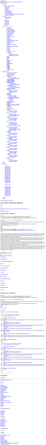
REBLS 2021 (2, 425)
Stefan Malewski (6, 319)
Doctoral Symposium (11, 36)
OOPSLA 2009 (7, 186)
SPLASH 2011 (7, 182)
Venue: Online (3, 435)
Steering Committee (10, 74)
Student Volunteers (10, 41)
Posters (8, 38)
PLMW (8, 37)
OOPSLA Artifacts (10, 32)
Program (4, 16)
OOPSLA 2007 (7, 188)
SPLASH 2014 (7, 179)
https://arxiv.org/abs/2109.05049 (6, 253)
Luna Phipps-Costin (4, 208)
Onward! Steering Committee (14, 84)
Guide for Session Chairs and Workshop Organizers (14, 14)
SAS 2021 (2, 413)
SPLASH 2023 (7, 170)
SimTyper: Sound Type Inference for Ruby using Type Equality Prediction (17, 328)
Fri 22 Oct (7, 25)
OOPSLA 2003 (7, 192)
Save (1, 226)
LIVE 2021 (2, 424)
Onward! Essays (10, 33)
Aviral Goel (5, 335)
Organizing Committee (11, 73)
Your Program (7, 18)
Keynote (10, 159)
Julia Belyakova (30, 229)
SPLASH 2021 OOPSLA (5, 211)
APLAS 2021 (2, 410)
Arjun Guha (26, 208)
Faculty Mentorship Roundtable (12, 46)
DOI (1, 254)
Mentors (10, 92)
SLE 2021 (2, 414)
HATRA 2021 (2, 423)
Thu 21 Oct (7, 24)
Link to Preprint (3, 252)
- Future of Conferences (11, 31)
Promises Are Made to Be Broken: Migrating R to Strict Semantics (16, 333)
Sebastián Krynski (34, 335)
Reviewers (11, 99)
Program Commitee (12, 95)
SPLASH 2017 (7, 176)
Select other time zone (33, 217)
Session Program (3, 307)
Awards (8, 48)
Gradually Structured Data (9, 317)
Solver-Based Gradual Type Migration (12, 322)
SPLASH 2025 (7, 168)
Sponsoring (7, 10)
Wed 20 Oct (7, 23)
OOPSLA (9, 28)
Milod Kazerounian (6, 330)
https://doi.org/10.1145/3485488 (6, 255)
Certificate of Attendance (9, 15)
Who (1, 207)
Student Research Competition (12, 40)
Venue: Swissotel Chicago (5, 434)
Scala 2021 (2, 430)
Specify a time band (14, 304)
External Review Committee (14, 78)
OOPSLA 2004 (7, 191)
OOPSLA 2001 (7, 194)
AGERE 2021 (3, 419)
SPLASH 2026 (7, 167)
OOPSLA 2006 (7, 189)
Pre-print (6, 321)
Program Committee (13, 83)
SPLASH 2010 (7, 184)
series (7, 200)
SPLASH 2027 (7, 166)
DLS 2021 (2, 411)
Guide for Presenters (8, 13)
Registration (7, 9)
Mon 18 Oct (7, 21)
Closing (8, 50)
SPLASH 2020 (7, 173)
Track (1, 210)
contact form (2, 377)
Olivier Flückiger (10, 336)
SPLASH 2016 (7, 177)
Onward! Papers (10, 34)
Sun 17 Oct (7, 20)
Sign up (4, 198)
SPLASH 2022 (7, 171)
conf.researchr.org (6, 379)
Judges (10, 100)
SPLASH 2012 (7, 181)
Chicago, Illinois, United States (16, 1)
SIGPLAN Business (10, 30)
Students (6, 8)
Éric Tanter (37, 319)
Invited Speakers (12, 122)
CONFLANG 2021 (4, 421)
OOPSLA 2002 (7, 193)
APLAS (10, 53)
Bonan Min (39, 330)
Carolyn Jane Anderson (12, 208)
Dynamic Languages (21, 229)
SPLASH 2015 (7, 178)
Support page (2, 380)
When (1, 228)
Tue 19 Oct (7, 22)
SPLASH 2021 (3, 200)
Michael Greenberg (20, 208)
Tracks (4, 26)
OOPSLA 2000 (7, 195)
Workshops (9, 42)
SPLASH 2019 (7, 174)
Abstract (1, 231)
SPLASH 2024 (7, 169)
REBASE (9, 35)
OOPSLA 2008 (7, 187)
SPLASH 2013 (7, 180)
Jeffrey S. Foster (28, 330)
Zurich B (14, 229)
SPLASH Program (8, 17)
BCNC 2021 (2, 420)
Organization (5, 71)
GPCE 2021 (2, 412)
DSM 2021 (2, 422)
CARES (8, 47)
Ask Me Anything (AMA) (11, 44)
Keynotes (9, 43)
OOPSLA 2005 (7, 190)
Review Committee (12, 77)
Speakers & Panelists (13, 91)
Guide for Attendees (8, 12)
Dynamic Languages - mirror (22, 230)
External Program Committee (14, 115)
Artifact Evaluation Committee (14, 125)
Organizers (11, 98)
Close (1, 227)
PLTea (8, 45)
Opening (8, 49)
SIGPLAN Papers (10, 29)
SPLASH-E (9, 39)
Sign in (4, 197)
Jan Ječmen (19, 335)
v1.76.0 (10, 379)
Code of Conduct (8, 11)
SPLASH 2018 (7, 175)
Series (6, 164)
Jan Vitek (24, 336)
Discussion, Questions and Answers (9, 339)
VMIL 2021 (2, 426)
